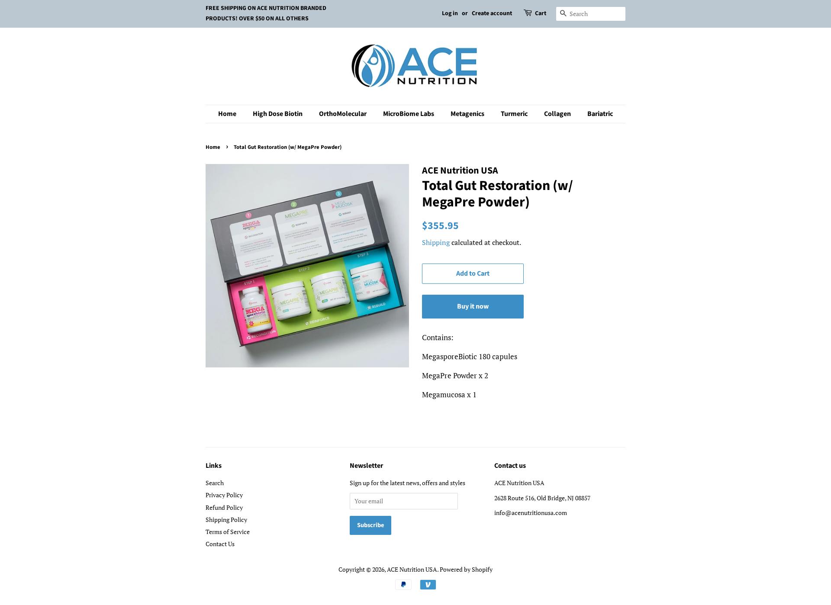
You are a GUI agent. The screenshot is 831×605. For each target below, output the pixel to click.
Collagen (557, 114)
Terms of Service (228, 532)
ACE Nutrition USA (412, 569)
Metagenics (467, 114)
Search (215, 483)
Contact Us (220, 544)
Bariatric (600, 114)
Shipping (436, 242)
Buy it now (473, 306)
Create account (492, 13)
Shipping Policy (226, 519)
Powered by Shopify (466, 569)
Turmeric (514, 114)
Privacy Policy (224, 495)
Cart (540, 13)
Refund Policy (224, 507)
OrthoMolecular (343, 114)
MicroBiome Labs (408, 114)
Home (227, 114)
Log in (450, 13)
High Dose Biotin (278, 114)
